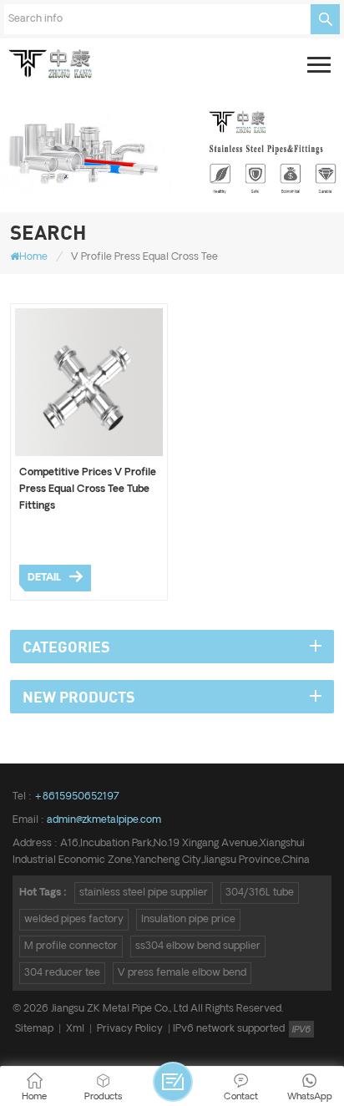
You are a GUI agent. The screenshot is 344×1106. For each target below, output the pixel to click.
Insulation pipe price (188, 919)
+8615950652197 (76, 796)
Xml (75, 1028)
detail (44, 577)
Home (33, 257)
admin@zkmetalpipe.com (104, 820)
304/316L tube (259, 892)
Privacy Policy (130, 1028)
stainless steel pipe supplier (143, 892)
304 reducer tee (62, 972)
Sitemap (34, 1028)
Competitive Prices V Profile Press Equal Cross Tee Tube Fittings (87, 489)
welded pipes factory (74, 919)
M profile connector (71, 946)
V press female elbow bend (182, 972)
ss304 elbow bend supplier (198, 946)
